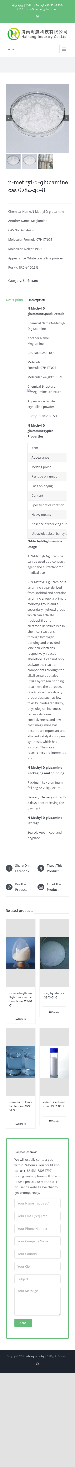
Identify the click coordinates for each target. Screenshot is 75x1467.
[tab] (14, 300)
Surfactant (30, 281)
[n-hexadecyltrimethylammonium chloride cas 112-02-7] (20, 953)
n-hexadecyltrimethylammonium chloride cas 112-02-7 (20, 999)
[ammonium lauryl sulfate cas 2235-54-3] (20, 1062)
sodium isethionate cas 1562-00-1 (53, 1104)
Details (22, 1018)
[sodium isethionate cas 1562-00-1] (54, 1062)
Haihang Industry (34, 1356)
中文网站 (17, 5)
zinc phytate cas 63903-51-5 (53, 995)
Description (14, 300)
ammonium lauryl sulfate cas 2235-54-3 (20, 1106)
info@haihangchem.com (42, 9)
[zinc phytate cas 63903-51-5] (54, 953)
